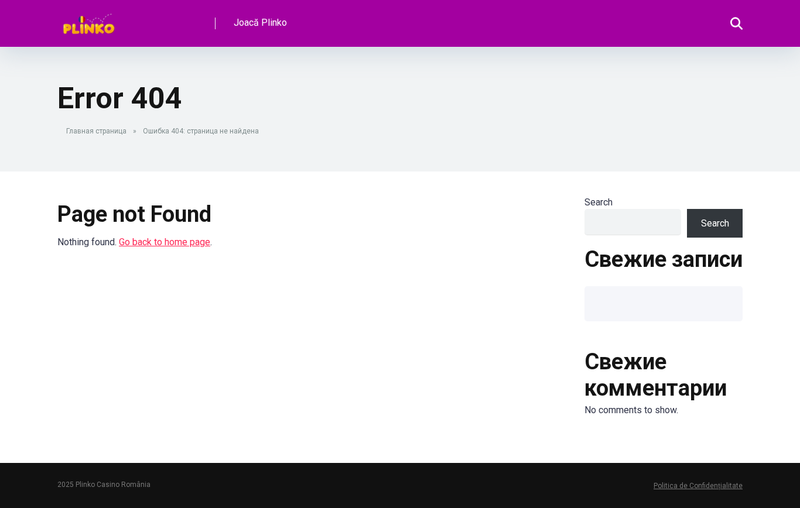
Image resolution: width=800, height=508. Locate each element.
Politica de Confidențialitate (698, 486)
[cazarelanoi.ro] (89, 19)
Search (598, 202)
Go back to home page (164, 242)
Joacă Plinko (260, 22)
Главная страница (96, 131)
